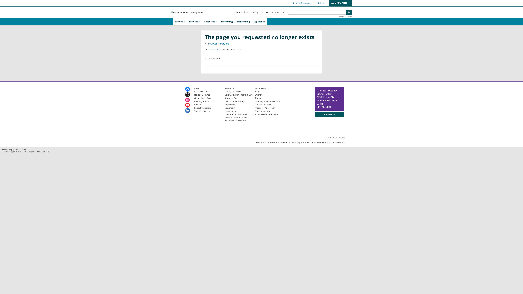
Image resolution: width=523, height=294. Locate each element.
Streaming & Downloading (235, 21)
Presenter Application (265, 107)
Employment (230, 104)
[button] (303, 3)
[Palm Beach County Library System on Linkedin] (187, 110)
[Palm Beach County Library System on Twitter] (187, 94)
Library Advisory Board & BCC (238, 94)
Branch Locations (202, 91)
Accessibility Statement (300, 142)
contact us (213, 49)
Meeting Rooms (201, 101)
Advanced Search (345, 17)
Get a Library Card (202, 98)
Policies (197, 104)
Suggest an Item (262, 111)
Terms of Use (262, 142)
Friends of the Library (234, 101)
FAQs (257, 91)
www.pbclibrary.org (219, 43)
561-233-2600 (324, 106)
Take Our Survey (202, 111)
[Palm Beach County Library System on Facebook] (187, 89)
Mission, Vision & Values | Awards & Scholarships (236, 119)
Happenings (230, 111)
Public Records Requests (266, 114)
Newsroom (229, 107)
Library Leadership (233, 91)
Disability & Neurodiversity (267, 101)
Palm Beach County (336, 137)
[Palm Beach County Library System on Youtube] (187, 105)
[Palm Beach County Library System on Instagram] (187, 100)
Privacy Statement (279, 142)
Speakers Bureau (263, 104)
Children (258, 94)
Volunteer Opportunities (235, 114)
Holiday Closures (202, 94)
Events (261, 21)
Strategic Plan (231, 98)
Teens (258, 98)
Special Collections (202, 107)
